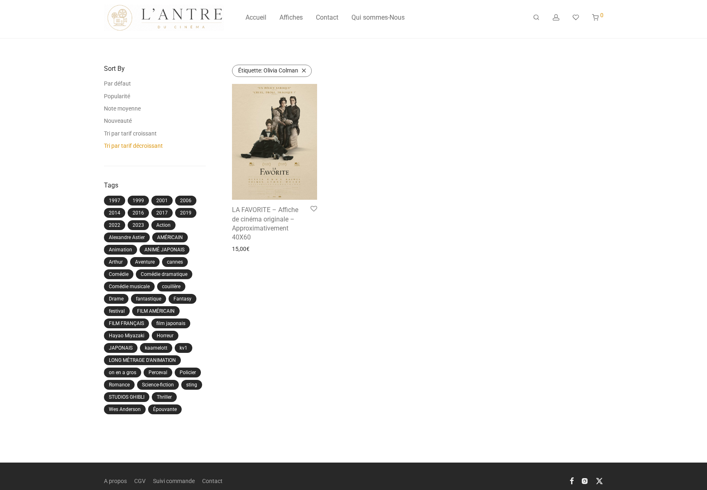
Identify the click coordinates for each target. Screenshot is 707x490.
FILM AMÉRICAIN (156, 311)
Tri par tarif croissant (130, 133)
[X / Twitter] (599, 480)
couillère (171, 286)
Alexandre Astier (127, 237)
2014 (114, 213)
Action (163, 225)
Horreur (165, 336)
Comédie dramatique (164, 274)
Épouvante (165, 409)
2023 (138, 225)
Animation (120, 250)
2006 (185, 200)
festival (117, 311)
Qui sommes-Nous (378, 17)
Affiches (291, 17)
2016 (138, 213)
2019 (185, 213)
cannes (175, 262)
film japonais (170, 323)
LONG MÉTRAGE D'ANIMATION (142, 360)
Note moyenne (122, 108)
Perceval (158, 372)
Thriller (164, 397)
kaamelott (156, 348)
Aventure (145, 262)
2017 (162, 213)
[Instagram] (584, 480)
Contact (327, 17)
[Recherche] (536, 17)
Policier (188, 372)
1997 (114, 200)
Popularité (117, 96)
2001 (162, 200)
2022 (114, 225)
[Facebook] (572, 480)
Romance (119, 385)
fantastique (148, 299)
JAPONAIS (121, 348)
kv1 (183, 348)
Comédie (118, 274)
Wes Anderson (125, 409)
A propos (115, 481)
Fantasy (182, 299)
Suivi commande (174, 481)
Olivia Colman (268, 70)
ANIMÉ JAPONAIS (164, 250)
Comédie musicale (129, 286)
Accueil (255, 17)
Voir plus (241, 249)
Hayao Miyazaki (126, 336)
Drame (116, 299)
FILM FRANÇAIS (126, 323)
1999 (138, 200)
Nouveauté (118, 120)
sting (191, 385)
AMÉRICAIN (170, 237)
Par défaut (117, 83)
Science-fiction (158, 385)
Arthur (116, 262)
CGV (140, 481)
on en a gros (122, 372)
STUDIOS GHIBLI (126, 397)
